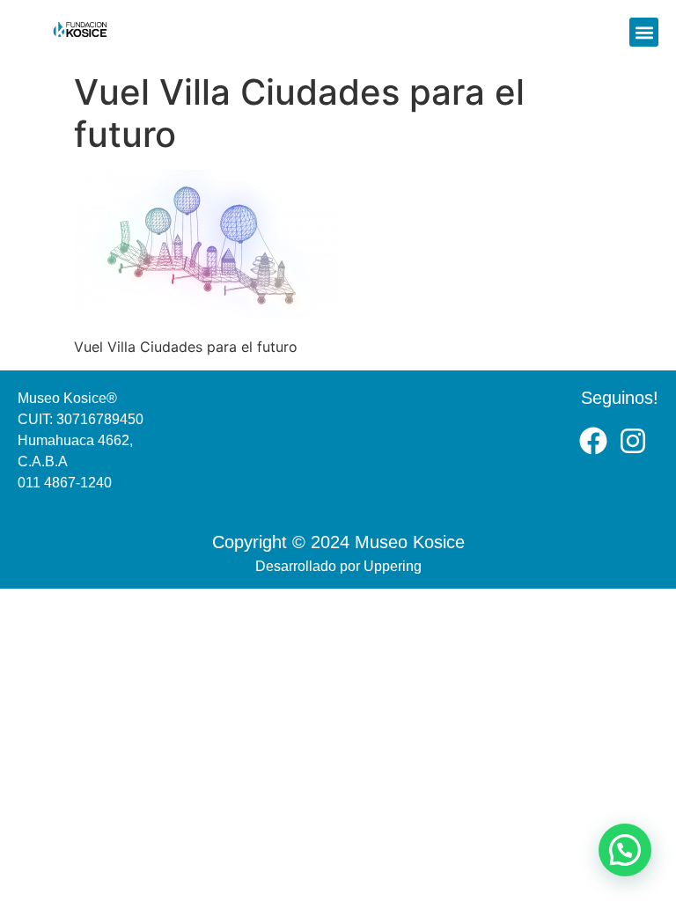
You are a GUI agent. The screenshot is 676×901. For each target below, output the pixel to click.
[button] (643, 32)
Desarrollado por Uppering (338, 566)
